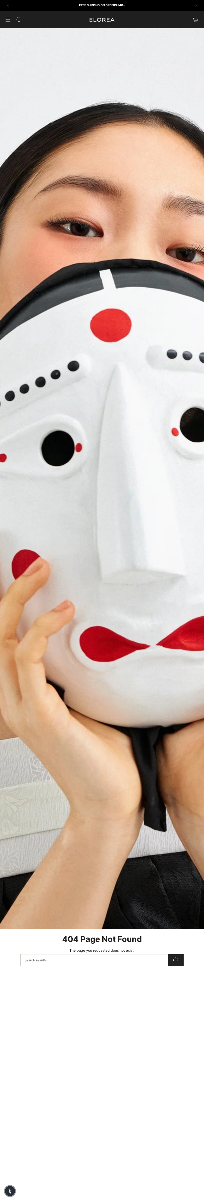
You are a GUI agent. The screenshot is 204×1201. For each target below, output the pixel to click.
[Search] (176, 960)
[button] (10, 1191)
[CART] (195, 19)
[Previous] (7, 5)
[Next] (196, 5)
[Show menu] (8, 19)
